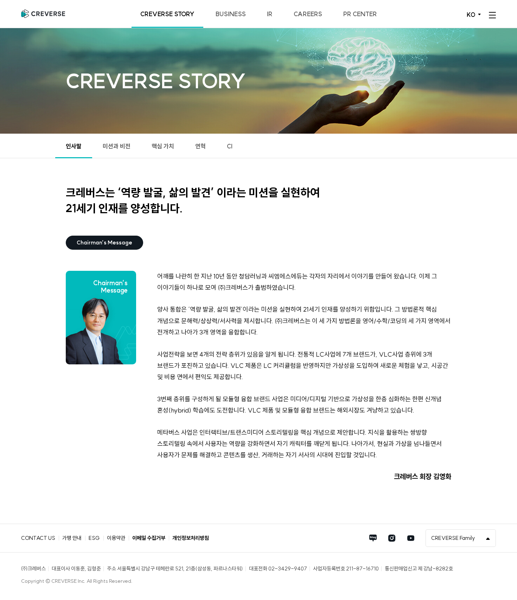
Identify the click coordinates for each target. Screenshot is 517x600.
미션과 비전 (116, 146)
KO (471, 14)
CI (229, 146)
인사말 (74, 146)
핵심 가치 (163, 146)
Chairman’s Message (104, 242)
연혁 (200, 146)
